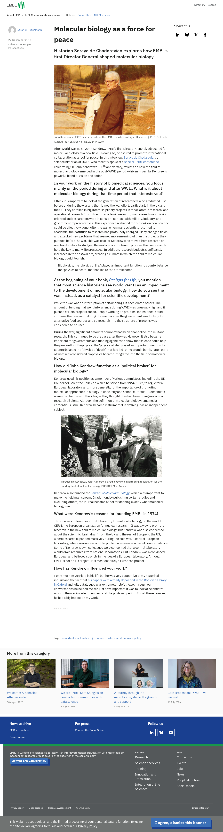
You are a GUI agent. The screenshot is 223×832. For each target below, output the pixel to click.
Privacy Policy (87, 826)
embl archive (82, 638)
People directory (188, 780)
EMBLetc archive (19, 730)
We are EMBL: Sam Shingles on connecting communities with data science (82, 697)
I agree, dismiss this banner (180, 823)
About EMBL (14, 15)
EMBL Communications (37, 15)
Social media (186, 786)
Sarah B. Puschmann (29, 30)
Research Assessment (59, 808)
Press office (84, 15)
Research (141, 757)
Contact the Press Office (89, 730)
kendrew (121, 638)
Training (140, 768)
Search (212, 5)
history (111, 638)
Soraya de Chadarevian (139, 157)
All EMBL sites (102, 15)
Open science (36, 808)
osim (130, 638)
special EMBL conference (141, 162)
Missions (139, 753)
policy (137, 638)
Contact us (184, 757)
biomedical (67, 638)
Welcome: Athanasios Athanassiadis (22, 695)
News (57, 15)
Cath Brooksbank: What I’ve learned (187, 695)
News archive (17, 737)
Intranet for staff (200, 808)
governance (98, 638)
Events (181, 763)
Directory (199, 5)
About (180, 753)
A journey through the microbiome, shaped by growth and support (135, 697)
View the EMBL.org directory (29, 761)
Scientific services (147, 763)
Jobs (180, 768)
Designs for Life (122, 280)
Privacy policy (17, 808)
